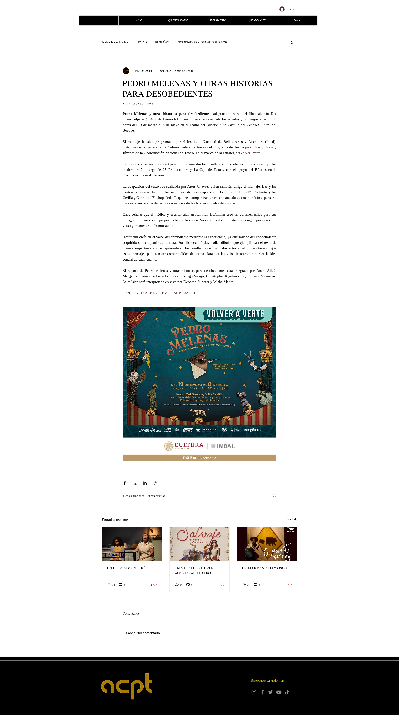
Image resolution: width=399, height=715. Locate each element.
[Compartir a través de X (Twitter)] (135, 483)
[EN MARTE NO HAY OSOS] (267, 544)
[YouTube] (279, 692)
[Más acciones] (273, 70)
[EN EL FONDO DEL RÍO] (132, 544)
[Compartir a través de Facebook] (125, 483)
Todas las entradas (115, 42)
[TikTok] (287, 692)
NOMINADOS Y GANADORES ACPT (203, 42)
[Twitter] (270, 692)
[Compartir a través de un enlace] (155, 483)
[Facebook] (262, 692)
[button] (292, 42)
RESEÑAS (162, 42)
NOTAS (142, 42)
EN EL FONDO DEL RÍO (127, 568)
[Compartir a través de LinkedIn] (145, 483)
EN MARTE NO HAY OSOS (264, 568)
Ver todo (292, 519)
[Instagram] (254, 692)
